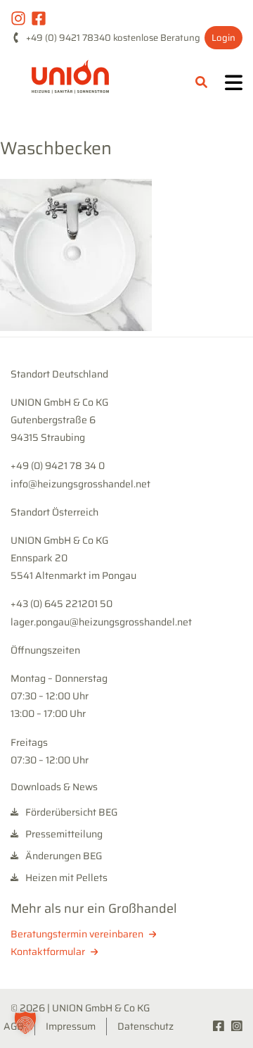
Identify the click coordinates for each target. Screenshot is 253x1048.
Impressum (71, 1026)
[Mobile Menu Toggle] (233, 84)
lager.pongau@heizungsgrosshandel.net (101, 622)
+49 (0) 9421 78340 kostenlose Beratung (113, 37)
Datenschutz (145, 1026)
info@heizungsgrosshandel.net (80, 484)
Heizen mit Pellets (65, 878)
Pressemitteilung (63, 834)
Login (223, 37)
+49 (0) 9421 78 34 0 (58, 465)
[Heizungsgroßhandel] (70, 83)
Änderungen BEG (62, 856)
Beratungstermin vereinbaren (78, 934)
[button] (25, 1022)
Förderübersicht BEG (70, 812)
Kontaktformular (49, 951)
